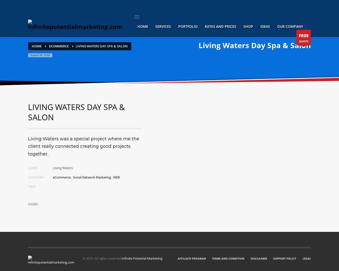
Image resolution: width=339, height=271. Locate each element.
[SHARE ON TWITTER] (31, 210)
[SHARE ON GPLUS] (49, 210)
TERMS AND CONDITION (228, 258)
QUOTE (303, 38)
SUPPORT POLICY (284, 258)
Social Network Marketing (92, 177)
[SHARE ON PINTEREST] (58, 210)
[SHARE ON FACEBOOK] (40, 210)
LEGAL (307, 258)
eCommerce (62, 177)
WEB (116, 177)
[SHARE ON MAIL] (66, 210)
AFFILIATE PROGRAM (192, 258)
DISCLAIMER (259, 258)
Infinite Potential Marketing (142, 258)
